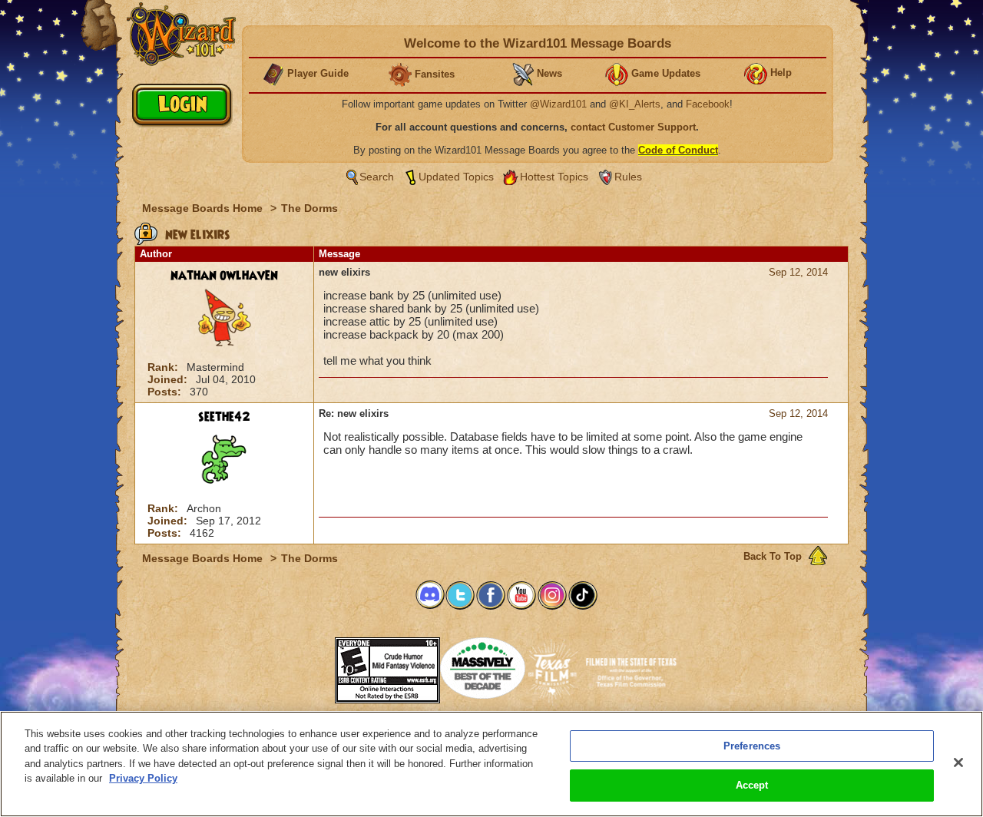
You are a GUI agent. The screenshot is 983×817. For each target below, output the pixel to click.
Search (376, 176)
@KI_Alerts (634, 104)
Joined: (168, 379)
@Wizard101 (558, 104)
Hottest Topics (554, 176)
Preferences (751, 746)
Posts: (165, 391)
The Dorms (309, 208)
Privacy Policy (143, 778)
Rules (628, 176)
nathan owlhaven (224, 275)
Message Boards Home (204, 208)
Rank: (164, 367)
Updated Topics (456, 176)
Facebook (708, 104)
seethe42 (224, 417)
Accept (752, 785)
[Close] (958, 762)
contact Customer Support (633, 127)
